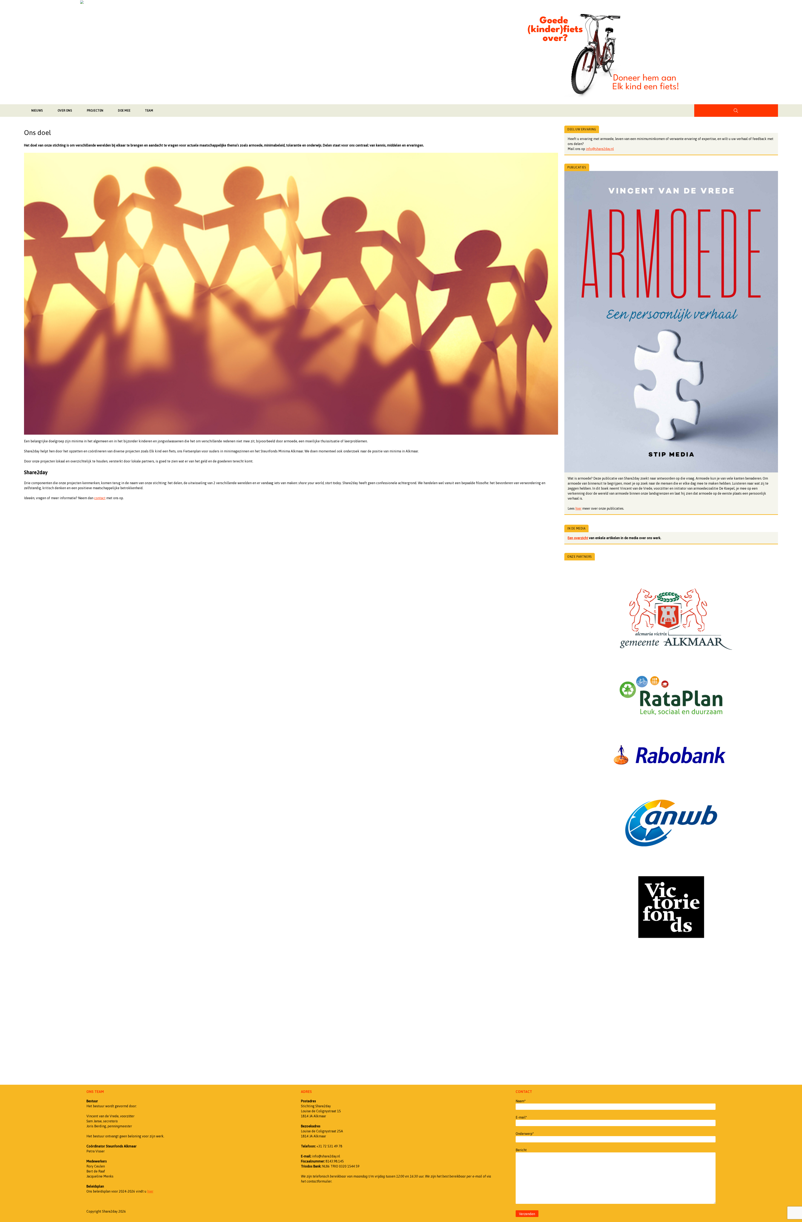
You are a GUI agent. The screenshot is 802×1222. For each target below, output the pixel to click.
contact (99, 498)
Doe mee (124, 110)
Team (149, 110)
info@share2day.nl (600, 149)
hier (578, 508)
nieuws (37, 110)
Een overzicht (578, 538)
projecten (95, 110)
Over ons (65, 110)
